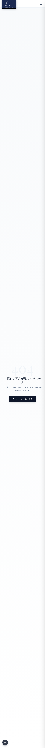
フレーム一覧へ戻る (24, 399)
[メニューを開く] (41, 3)
